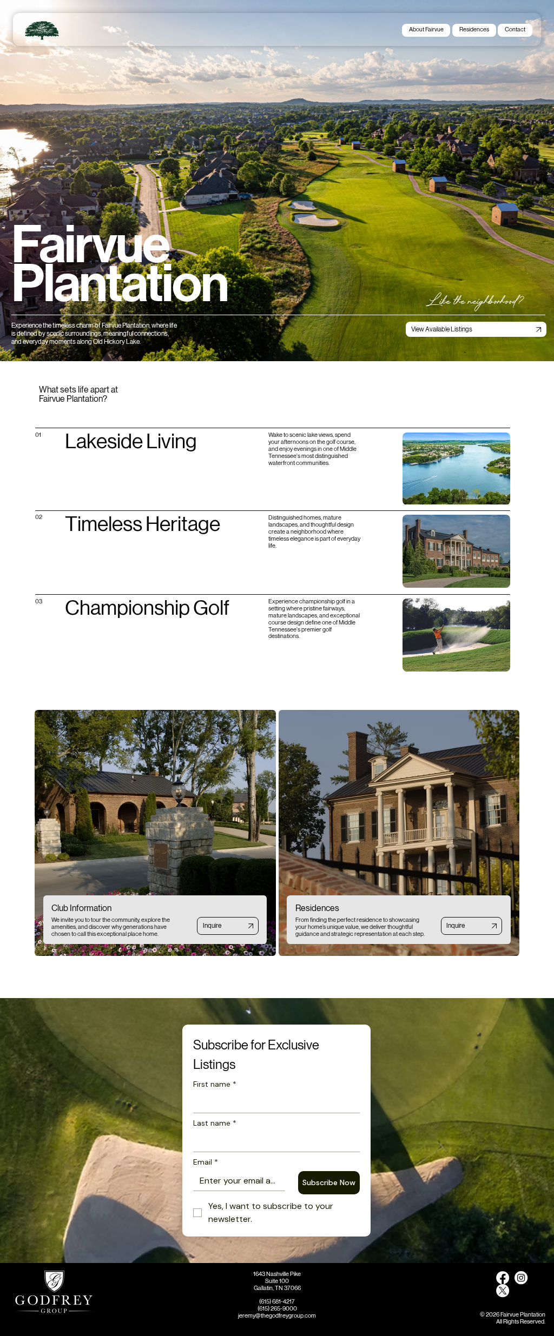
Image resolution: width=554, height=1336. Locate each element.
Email (205, 1162)
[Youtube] (521, 1277)
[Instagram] (502, 1277)
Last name (214, 1123)
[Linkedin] (502, 1290)
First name (214, 1084)
